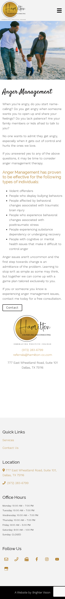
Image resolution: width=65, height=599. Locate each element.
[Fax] (26, 559)
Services (8, 440)
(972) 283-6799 (32, 350)
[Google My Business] (6, 569)
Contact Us (10, 448)
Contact (12, 307)
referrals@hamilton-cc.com (32, 354)
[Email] (6, 559)
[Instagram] (47, 559)
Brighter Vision (41, 592)
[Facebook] (36, 559)
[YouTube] (57, 559)
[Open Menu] (59, 10)
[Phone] (16, 559)
